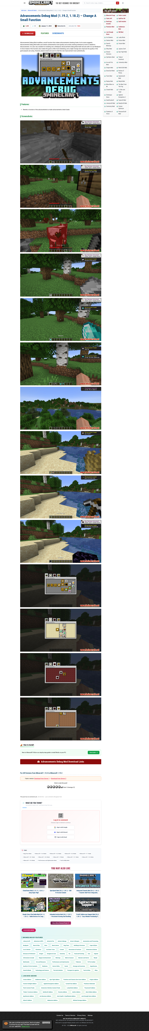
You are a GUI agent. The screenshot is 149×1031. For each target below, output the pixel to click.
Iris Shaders (109, 37)
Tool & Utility (86, 970)
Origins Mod (109, 67)
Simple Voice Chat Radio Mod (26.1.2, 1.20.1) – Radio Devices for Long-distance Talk (34, 916)
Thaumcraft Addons (89, 988)
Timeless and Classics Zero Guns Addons (74, 979)
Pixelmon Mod (110, 27)
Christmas (38, 949)
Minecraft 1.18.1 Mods (29, 857)
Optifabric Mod (110, 57)
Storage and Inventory (79, 966)
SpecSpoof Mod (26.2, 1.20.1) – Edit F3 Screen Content (60, 892)
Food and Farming (79, 953)
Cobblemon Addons (40, 979)
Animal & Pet (50, 941)
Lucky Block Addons (72, 988)
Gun (89, 953)
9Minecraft (73, 1025)
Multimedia (26, 962)
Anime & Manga (62, 941)
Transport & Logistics (73, 970)
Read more (26, 1026)
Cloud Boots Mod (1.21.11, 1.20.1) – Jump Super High (34, 892)
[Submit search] (117, 3)
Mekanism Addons (52, 1000)
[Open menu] (24, 3)
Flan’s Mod (109, 76)
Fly (69, 953)
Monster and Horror (83, 958)
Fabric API (109, 18)
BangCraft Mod (122, 103)
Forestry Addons (62, 992)
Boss (45, 945)
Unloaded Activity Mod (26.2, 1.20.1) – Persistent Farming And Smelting (61, 915)
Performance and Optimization (60, 962)
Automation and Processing (90, 941)
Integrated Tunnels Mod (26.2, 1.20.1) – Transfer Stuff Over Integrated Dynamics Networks (87, 892)
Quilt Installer (122, 21)
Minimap (58, 958)
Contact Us (60, 1015)
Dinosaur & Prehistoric (29, 953)
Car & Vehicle (26, 949)
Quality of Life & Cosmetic (30, 966)
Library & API (26, 941)
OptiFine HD (121, 18)
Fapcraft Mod (122, 100)
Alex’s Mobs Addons (91, 992)
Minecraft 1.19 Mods (58, 857)
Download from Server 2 (58, 778)
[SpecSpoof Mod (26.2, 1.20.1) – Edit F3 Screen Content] (60, 881)
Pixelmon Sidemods (89, 983)
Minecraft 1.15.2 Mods (55, 853)
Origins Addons (94, 979)
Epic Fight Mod (122, 52)
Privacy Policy (81, 1015)
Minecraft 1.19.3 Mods (29, 860)
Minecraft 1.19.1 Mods (73, 857)
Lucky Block (121, 37)
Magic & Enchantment (45, 958)
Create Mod (121, 43)
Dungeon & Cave (51, 953)
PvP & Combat (91, 962)
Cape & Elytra (93, 945)
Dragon (41, 953)
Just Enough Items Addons (88, 996)
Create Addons (27, 979)
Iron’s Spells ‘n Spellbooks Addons (66, 996)
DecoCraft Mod (110, 71)
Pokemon (78, 962)
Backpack (25, 945)
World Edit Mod (122, 67)
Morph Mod (121, 81)
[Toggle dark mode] (123, 3)
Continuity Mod (110, 106)
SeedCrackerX (110, 100)
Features (45, 33)
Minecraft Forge (110, 15)
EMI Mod (120, 32)
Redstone (45, 966)
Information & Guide (28, 958)
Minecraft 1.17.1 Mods (85, 853)
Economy (62, 953)
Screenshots (58, 33)
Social (66, 966)
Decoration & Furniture (75, 949)
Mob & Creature (69, 958)
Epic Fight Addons (54, 979)
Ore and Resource (41, 962)
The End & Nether (58, 970)
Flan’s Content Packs (28, 988)
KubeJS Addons (27, 1000)
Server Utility (56, 966)
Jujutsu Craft (122, 49)
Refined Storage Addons (79, 1000)
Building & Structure (79, 945)
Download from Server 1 (41, 778)
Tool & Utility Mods (64, 860)
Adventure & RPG (38, 941)
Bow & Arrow (55, 945)
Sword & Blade (27, 970)
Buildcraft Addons (48, 992)
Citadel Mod (109, 89)
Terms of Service (70, 1015)
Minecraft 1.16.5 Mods (70, 853)
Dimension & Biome (91, 949)
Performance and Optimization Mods (48, 860)
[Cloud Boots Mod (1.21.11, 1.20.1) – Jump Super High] (33, 881)
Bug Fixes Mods (27, 853)
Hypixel (96, 953)
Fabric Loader (122, 15)
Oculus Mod (121, 40)
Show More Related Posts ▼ (60, 923)
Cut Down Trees (50, 949)
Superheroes (93, 966)
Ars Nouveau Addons (45, 996)
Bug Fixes (66, 945)
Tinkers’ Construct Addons (30, 992)
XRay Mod (109, 49)
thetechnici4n (61, 26)
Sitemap (90, 1015)
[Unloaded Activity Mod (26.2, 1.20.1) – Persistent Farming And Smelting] (60, 904)
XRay (96, 970)
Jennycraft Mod (110, 103)
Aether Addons (76, 992)
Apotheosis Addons (28, 996)
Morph (95, 958)
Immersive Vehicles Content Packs (50, 988)
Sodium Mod (109, 40)
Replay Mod (109, 81)
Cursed (62, 949)
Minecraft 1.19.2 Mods (88, 857)
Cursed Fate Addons (71, 983)
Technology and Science (42, 970)
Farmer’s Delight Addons (29, 983)
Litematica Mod (122, 62)
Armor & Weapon (74, 941)
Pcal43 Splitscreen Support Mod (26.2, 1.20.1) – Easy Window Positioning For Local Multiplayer (87, 916)
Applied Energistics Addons (51, 983)
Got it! (46, 1023)
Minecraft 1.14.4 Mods (40, 853)
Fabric (78, 26)
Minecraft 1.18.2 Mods (44, 857)
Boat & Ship (36, 945)
